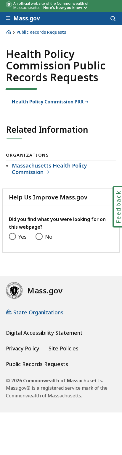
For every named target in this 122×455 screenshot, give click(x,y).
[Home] (8, 32)
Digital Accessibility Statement (44, 332)
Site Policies (63, 348)
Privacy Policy (22, 348)
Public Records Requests (41, 32)
